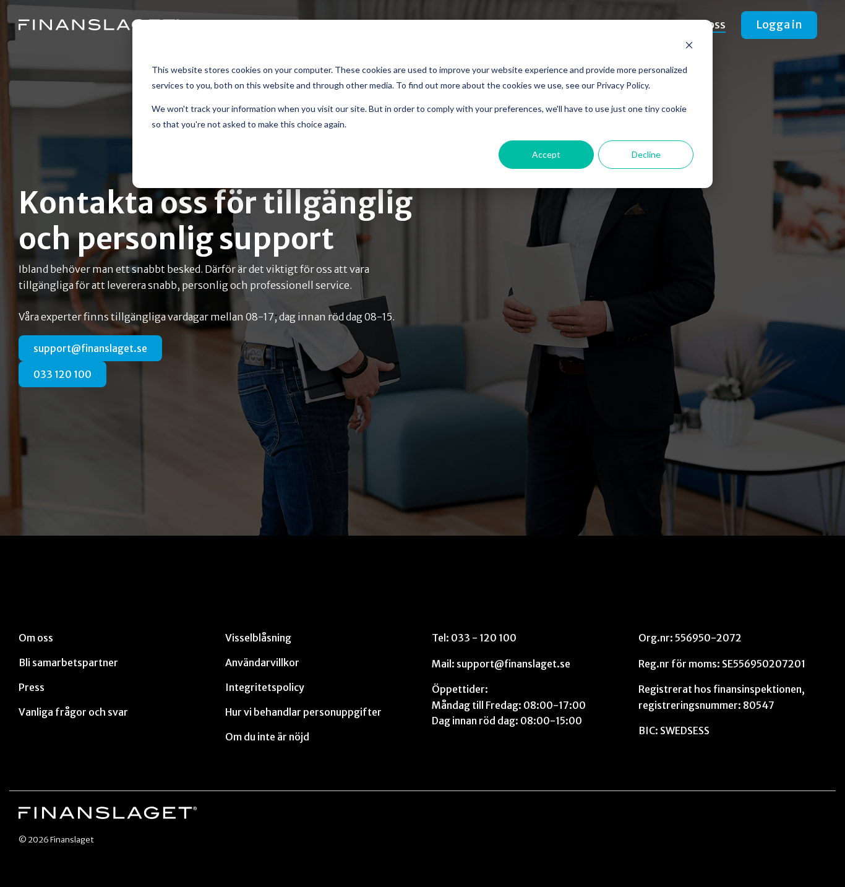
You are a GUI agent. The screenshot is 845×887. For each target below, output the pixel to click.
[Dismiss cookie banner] (689, 46)
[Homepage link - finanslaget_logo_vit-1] (108, 813)
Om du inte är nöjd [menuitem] (267, 737)
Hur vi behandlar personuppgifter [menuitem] (303, 712)
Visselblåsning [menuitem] (258, 638)
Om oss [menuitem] (36, 638)
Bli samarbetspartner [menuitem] (68, 662)
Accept (546, 154)
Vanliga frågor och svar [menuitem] (73, 712)
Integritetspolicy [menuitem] (264, 687)
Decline (646, 154)
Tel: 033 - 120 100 (474, 638)
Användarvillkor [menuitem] (262, 662)
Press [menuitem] (32, 687)
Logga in (779, 24)
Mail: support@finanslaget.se (501, 664)
